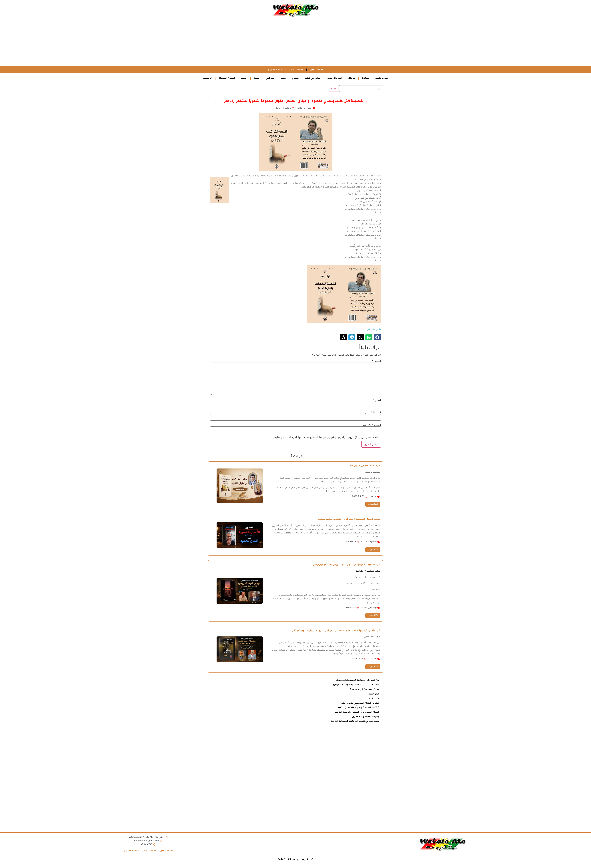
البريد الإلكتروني (371, 412)
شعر (283, 78)
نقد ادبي (269, 78)
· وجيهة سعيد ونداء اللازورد (365, 717)
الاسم (377, 400)
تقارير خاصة (381, 78)
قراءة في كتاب (312, 78)
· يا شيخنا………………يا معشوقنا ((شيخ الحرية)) (356, 685)
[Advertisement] (295, 43)
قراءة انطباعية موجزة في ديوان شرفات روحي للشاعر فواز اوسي (346, 565)
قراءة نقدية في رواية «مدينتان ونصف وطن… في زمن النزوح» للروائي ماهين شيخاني (336, 631)
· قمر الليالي (374, 694)
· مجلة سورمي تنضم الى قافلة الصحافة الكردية (355, 721)
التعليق (376, 361)
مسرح (295, 78)
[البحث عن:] (361, 88)
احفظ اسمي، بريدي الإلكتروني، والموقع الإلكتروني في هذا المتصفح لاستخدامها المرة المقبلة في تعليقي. (325, 437)
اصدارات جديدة (334, 78)
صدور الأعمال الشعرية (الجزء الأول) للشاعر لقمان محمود (349, 519)
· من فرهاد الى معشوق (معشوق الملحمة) (358, 680)
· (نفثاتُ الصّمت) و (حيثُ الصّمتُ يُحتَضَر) (359, 708)
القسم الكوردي (275, 70)
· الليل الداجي (373, 698)
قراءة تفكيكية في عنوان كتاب (364, 466)
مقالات (365, 78)
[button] (377, 337)
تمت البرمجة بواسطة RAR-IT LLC (295, 859)
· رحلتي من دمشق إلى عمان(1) (365, 689)
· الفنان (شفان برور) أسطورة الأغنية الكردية (357, 712)
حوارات (351, 78)
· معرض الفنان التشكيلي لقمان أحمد (361, 703)
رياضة (244, 78)
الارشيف (207, 78)
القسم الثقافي (296, 70)
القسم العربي (316, 70)
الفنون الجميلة (227, 78)
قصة (256, 78)
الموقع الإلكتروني (372, 425)
